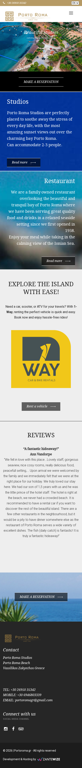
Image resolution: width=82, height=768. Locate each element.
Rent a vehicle (37, 406)
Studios (17, 101)
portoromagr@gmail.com (34, 700)
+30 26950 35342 (16, 2)
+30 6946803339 (29, 695)
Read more (19, 162)
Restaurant (59, 180)
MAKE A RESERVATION (41, 82)
